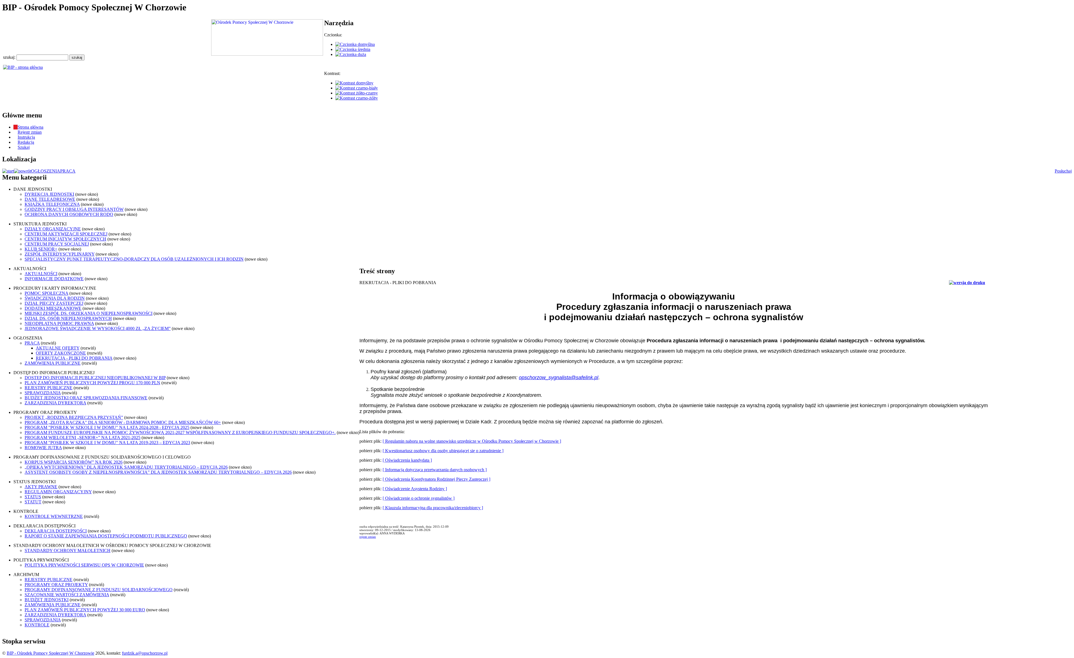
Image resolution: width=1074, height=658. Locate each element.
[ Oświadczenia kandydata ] (407, 460)
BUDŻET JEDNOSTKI (47, 599)
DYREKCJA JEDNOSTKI (49, 194)
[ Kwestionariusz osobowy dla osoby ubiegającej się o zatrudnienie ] (443, 450)
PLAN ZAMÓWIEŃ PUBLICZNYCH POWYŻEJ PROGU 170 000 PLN (92, 382)
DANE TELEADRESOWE (50, 199)
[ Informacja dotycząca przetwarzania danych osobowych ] (435, 469)
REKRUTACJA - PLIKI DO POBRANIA (74, 358)
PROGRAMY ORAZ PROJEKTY (56, 584)
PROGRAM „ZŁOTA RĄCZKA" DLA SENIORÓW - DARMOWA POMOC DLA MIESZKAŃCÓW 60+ (123, 422)
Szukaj (24, 147)
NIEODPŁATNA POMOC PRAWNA (59, 323)
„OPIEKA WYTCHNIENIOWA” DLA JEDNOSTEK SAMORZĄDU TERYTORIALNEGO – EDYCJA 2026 (126, 467)
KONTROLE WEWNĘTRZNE (54, 516)
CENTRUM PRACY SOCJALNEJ (57, 244)
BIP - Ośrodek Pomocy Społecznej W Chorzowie (50, 653)
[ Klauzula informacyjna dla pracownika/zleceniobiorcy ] (433, 507)
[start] (8, 171)
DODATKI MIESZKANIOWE (53, 308)
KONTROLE (37, 624)
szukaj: (10, 57)
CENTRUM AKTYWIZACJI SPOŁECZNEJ (66, 234)
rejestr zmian (367, 536)
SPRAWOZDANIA (43, 392)
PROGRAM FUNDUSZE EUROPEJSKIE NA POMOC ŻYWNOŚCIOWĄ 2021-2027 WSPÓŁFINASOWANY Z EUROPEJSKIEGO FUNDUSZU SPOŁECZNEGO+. (180, 432)
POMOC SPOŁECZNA (46, 293)
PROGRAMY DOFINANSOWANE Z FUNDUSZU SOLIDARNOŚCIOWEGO (99, 589)
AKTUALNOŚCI (41, 273)
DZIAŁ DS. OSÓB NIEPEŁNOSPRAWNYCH (68, 318)
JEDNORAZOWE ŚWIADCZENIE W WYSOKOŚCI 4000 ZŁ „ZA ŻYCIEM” (98, 328)
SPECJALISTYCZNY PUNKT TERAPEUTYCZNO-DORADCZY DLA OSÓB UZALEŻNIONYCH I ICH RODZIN (134, 259)
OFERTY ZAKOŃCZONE (61, 353)
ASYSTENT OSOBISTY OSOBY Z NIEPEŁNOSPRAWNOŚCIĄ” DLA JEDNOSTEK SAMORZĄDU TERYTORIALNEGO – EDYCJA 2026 (158, 472)
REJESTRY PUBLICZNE (48, 387)
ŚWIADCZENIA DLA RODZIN (55, 298)
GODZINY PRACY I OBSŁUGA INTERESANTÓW (74, 209)
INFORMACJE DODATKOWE (54, 278)
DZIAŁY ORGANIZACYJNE (53, 229)
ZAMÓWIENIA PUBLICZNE (53, 363)
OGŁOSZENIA (45, 171)
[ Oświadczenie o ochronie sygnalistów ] (418, 498)
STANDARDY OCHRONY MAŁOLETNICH (67, 550)
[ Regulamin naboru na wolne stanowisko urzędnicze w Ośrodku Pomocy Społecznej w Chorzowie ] (472, 441)
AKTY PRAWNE (41, 486)
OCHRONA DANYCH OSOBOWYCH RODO (69, 214)
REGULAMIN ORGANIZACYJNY (58, 491)
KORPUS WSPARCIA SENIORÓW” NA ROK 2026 (74, 462)
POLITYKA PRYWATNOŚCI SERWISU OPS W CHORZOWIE (84, 565)
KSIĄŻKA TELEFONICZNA (52, 204)
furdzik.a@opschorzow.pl (145, 653)
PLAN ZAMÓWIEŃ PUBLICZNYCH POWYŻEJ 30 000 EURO (85, 609)
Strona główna (30, 127)
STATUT (33, 501)
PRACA (68, 171)
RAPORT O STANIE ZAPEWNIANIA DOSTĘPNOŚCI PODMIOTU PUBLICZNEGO (106, 536)
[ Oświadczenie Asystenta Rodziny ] (415, 488)
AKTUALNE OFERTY (57, 348)
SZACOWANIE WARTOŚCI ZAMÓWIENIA (67, 594)
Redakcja (26, 142)
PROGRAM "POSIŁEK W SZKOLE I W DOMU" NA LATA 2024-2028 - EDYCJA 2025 (107, 427)
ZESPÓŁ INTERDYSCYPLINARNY (60, 254)
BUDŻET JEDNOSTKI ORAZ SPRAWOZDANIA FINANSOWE (86, 397)
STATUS (33, 496)
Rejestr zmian (30, 132)
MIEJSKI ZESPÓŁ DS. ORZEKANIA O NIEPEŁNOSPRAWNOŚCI (88, 313)
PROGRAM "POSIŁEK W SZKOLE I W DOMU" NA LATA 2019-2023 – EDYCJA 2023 (107, 442)
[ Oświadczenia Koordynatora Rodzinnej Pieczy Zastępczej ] (436, 479)
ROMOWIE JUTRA (43, 447)
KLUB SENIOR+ (41, 249)
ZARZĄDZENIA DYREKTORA (55, 402)
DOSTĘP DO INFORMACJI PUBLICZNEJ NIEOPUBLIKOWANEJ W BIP (95, 377)
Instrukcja (26, 137)
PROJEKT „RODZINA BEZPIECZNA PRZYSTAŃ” (74, 417)
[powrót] (22, 171)
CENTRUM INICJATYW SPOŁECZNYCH (65, 239)
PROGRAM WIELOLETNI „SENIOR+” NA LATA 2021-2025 (82, 437)
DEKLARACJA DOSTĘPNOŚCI (56, 531)
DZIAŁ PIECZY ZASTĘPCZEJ (54, 303)
